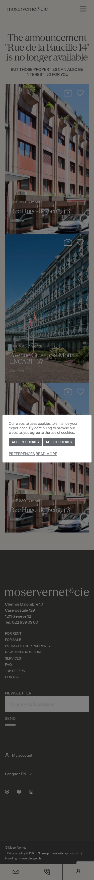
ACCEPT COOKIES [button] (25, 441)
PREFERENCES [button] (22, 454)
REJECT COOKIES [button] (59, 441)
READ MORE (46, 454)
